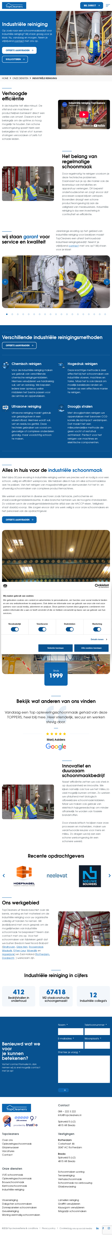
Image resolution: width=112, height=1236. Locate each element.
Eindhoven (9, 946)
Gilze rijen (22, 946)
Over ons (7, 1139)
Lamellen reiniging (68, 1200)
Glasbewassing (67, 1186)
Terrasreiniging (66, 1175)
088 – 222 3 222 (67, 1111)
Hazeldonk (8, 954)
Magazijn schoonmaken (72, 1211)
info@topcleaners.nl (69, 1115)
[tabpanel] (56, 281)
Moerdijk (32, 950)
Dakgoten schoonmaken (17, 1203)
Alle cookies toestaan (91, 648)
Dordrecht (8, 957)
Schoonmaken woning (71, 1171)
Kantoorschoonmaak (14, 1185)
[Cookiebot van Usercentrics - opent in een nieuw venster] (97, 586)
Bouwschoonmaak (13, 1182)
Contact (7, 1154)
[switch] (42, 629)
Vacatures (8, 1151)
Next (107, 282)
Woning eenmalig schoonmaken (21, 1214)
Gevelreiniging (10, 1211)
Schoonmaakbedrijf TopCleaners (14, 5)
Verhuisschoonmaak (70, 1179)
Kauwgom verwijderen (71, 1207)
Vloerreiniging (10, 1200)
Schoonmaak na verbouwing (75, 1182)
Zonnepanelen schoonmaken (19, 1207)
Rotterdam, (43, 954)
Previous (5, 282)
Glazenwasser (10, 1147)
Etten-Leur (20, 950)
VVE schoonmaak (12, 1174)
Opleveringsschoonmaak (17, 1143)
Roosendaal (36, 946)
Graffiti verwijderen (69, 1203)
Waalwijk (7, 950)
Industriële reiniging (13, 1189)
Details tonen (97, 639)
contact (19, 41)
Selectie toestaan (55, 648)
